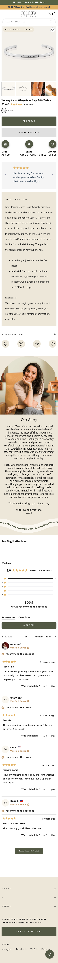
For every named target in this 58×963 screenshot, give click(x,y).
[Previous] (5, 175)
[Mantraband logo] (29, 14)
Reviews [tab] (8, 618)
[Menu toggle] (4, 14)
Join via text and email (29, 931)
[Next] (52, 175)
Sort (27, 636)
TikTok (34, 949)
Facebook (21, 949)
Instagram (7, 949)
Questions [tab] (24, 618)
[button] (23, 104)
